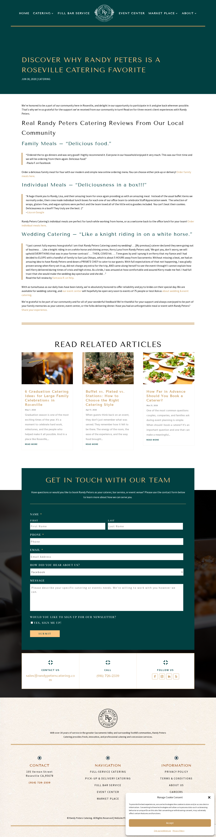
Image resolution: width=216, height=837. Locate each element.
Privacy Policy (178, 830)
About (188, 13)
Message (37, 580)
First (34, 520)
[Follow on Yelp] (176, 676)
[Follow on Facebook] (155, 676)
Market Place (161, 13)
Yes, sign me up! (47, 622)
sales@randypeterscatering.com (50, 678)
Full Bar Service (74, 13)
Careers (176, 792)
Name (36, 514)
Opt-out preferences (162, 830)
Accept (170, 823)
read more (31, 444)
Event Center (132, 13)
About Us (176, 785)
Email (36, 549)
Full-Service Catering (108, 771)
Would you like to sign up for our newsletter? (73, 617)
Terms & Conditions (176, 778)
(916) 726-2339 (108, 676)
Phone (37, 534)
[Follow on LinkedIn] (169, 676)
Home (24, 13)
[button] (209, 797)
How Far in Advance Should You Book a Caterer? (166, 395)
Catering (42, 13)
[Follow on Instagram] (162, 676)
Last (111, 520)
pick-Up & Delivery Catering (108, 778)
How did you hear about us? (55, 565)
